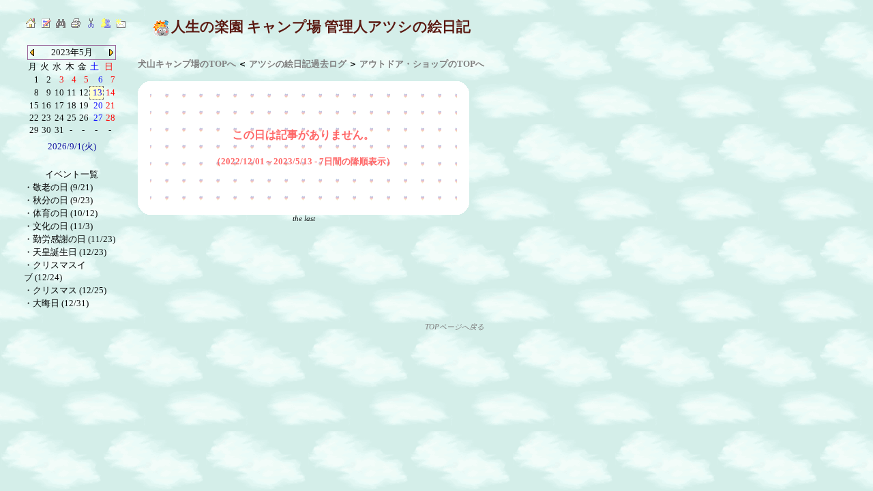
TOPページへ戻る (454, 327)
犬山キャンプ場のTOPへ (187, 64)
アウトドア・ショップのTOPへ (421, 64)
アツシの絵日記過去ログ (297, 64)
